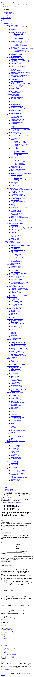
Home (5, 487)
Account (3, 485)
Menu (2, 21)
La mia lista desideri (9, 13)
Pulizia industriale (8, 489)
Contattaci (6, 640)
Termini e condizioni (9, 648)
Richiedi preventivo (5, 561)
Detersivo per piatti (9, 492)
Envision (3, 675)
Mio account (7, 638)
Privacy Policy (8, 649)
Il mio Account (8, 12)
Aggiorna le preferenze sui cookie (13, 652)
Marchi (6, 642)
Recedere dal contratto (10, 654)
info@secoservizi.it (9, 629)
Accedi (6, 15)
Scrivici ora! (11, 669)
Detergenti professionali (10, 490)
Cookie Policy (7, 651)
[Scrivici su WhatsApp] (4, 669)
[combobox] (8, 6)
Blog (5, 641)
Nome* (3, 543)
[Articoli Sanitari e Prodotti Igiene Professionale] (20, 4)
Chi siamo (6, 637)
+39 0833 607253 (11, 632)
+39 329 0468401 (8, 631)
